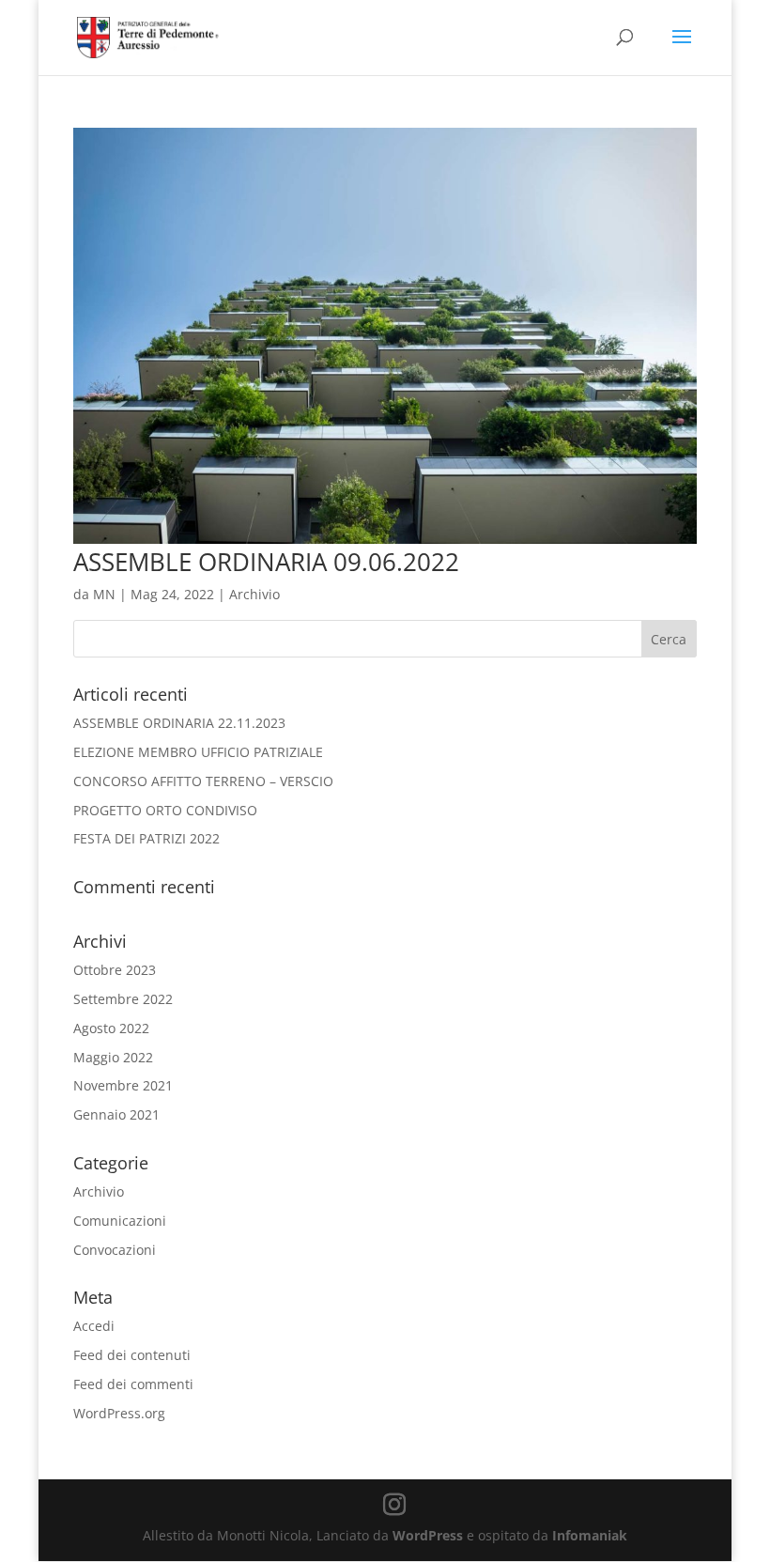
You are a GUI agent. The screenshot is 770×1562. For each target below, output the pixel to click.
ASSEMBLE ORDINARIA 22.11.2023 (179, 723)
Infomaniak (589, 1535)
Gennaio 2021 (116, 1114)
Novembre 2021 (123, 1085)
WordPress (428, 1535)
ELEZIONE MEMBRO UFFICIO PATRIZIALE (198, 752)
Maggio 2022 (113, 1057)
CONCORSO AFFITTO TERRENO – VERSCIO (203, 781)
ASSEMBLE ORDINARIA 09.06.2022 (266, 562)
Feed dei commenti (133, 1384)
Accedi (94, 1326)
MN (104, 594)
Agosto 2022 (111, 1028)
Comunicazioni (119, 1220)
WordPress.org (119, 1413)
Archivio (254, 594)
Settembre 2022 (123, 999)
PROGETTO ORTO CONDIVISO (165, 810)
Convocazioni (114, 1250)
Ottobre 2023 (114, 970)
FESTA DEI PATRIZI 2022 (146, 838)
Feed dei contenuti (132, 1355)
